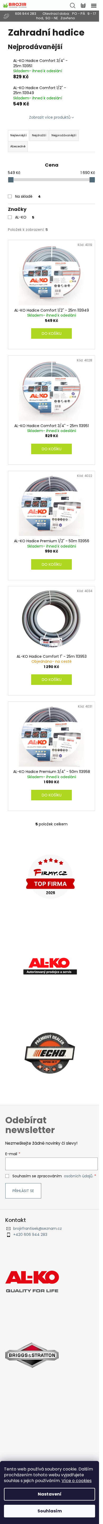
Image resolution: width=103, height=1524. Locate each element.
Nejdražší (39, 135)
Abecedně (17, 146)
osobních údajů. (78, 1176)
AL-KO (24, 217)
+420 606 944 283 (30, 1234)
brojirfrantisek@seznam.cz (37, 1228)
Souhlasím (50, 1511)
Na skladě (28, 196)
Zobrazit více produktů (50, 117)
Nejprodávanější (64, 135)
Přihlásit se (23, 1190)
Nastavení (50, 1494)
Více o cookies (77, 1481)
